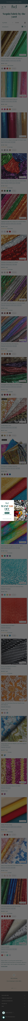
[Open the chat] (3, 1017)
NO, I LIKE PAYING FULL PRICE (7, 514)
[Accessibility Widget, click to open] (3, 1012)
